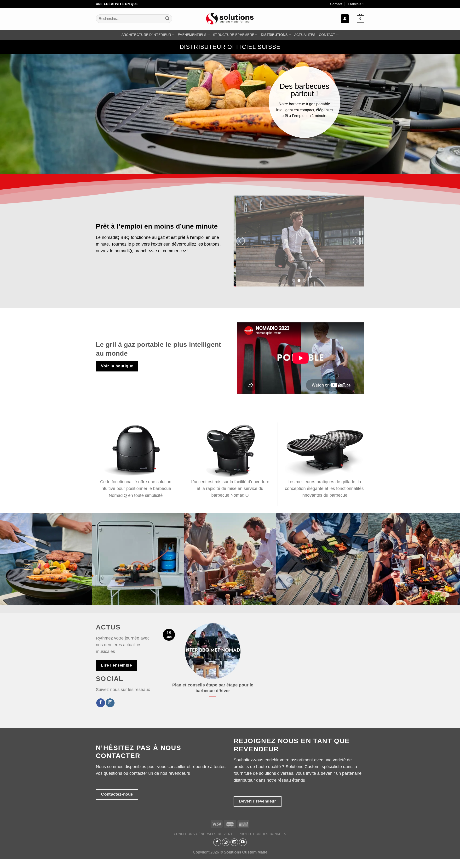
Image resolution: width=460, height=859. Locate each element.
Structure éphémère (233, 35)
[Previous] (240, 241)
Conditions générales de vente (204, 834)
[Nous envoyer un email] (234, 842)
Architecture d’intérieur (146, 35)
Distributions (274, 35)
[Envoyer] (167, 18)
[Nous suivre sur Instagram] (110, 702)
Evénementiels (192, 35)
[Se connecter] (345, 18)
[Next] (357, 241)
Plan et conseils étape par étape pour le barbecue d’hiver (212, 688)
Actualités (305, 35)
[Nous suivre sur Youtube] (243, 842)
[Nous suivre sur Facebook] (100, 702)
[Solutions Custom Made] (230, 19)
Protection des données (262, 834)
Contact (336, 4)
